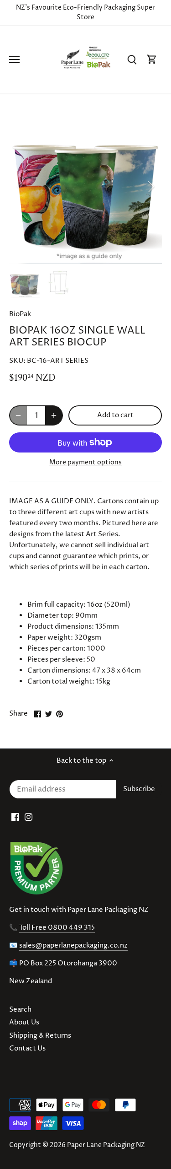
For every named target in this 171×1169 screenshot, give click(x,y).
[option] (85, 187)
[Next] (150, 186)
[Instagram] (28, 817)
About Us (24, 1022)
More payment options (85, 462)
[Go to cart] (151, 59)
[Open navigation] (14, 59)
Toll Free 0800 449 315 (57, 927)
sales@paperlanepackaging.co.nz (73, 945)
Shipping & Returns (40, 1035)
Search (20, 1009)
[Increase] (53, 415)
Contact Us (27, 1048)
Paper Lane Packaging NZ (106, 1145)
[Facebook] (15, 817)
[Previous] (20, 186)
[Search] (132, 59)
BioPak (20, 314)
